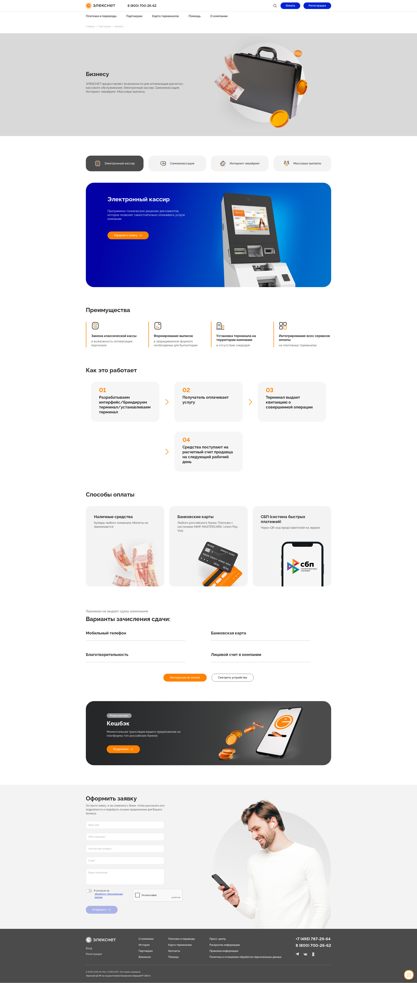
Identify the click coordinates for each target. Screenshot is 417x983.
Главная (90, 26)
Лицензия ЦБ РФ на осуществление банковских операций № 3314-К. (118, 976)
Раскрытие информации (224, 944)
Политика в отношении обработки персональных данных (245, 957)
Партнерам (134, 16)
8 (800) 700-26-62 (313, 945)
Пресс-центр (217, 938)
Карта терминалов (165, 16)
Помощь (195, 16)
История (144, 944)
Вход (89, 948)
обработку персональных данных (109, 896)
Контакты (174, 950)
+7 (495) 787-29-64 (313, 939)
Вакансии (145, 957)
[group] (115, 163)
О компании (219, 16)
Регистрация (94, 954)
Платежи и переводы (101, 16)
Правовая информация (223, 950)
